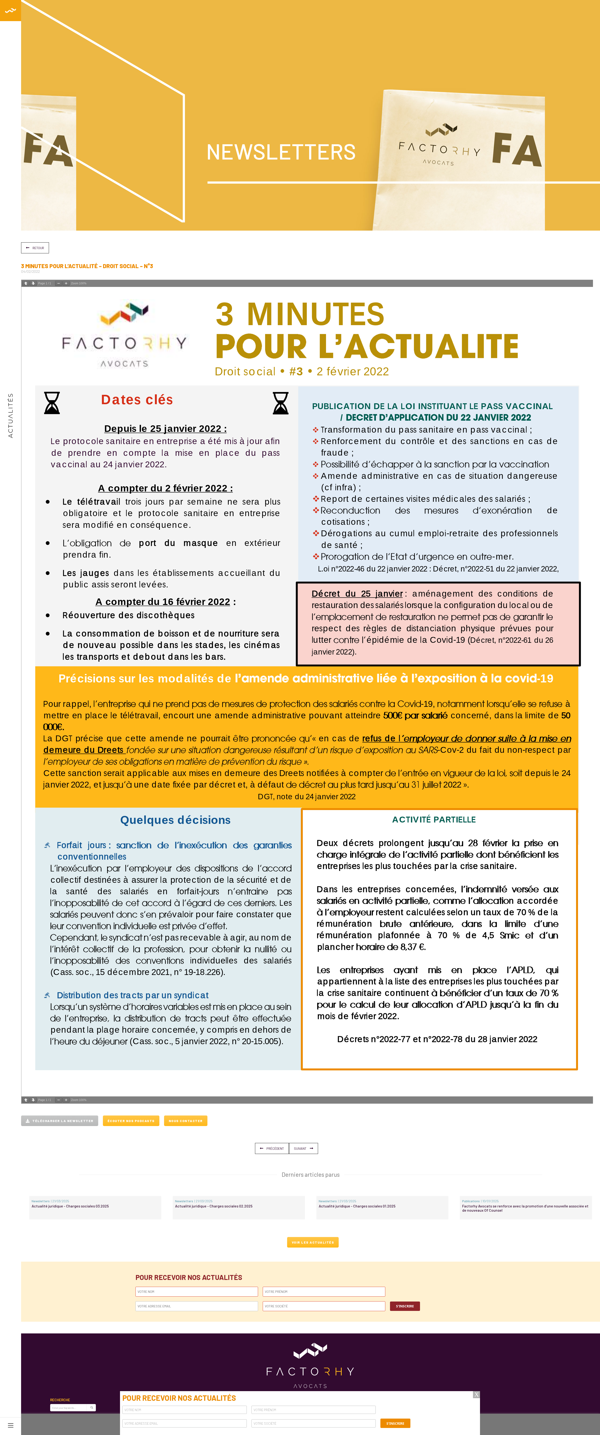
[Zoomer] (66, 283)
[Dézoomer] (58, 283)
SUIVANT (300, 1148)
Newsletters (41, 1201)
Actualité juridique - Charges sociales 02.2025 (213, 1206)
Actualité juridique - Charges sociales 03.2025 (70, 1206)
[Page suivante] (33, 283)
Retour (38, 248)
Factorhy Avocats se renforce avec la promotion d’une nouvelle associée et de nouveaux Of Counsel (525, 1208)
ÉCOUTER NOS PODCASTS (131, 1121)
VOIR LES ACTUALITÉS (313, 1242)
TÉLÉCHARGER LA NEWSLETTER (63, 1121)
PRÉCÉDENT (275, 1148)
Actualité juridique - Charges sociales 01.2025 (357, 1206)
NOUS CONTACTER (186, 1121)
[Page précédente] (25, 283)
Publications (471, 1201)
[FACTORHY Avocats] (10, 10)
